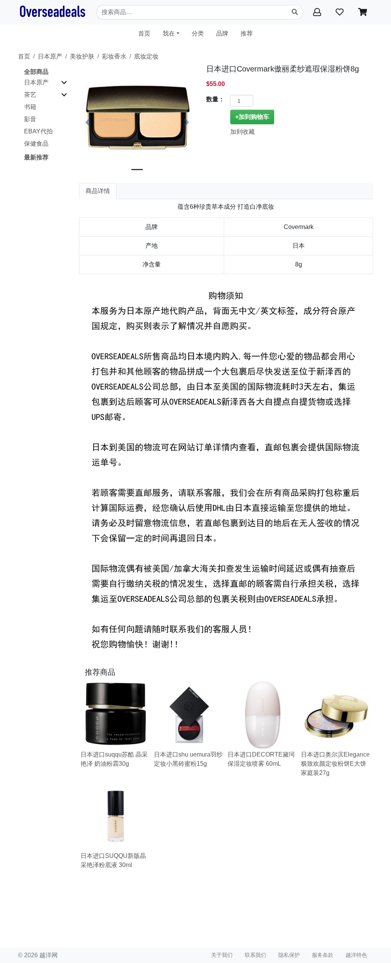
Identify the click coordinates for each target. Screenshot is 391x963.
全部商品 (36, 71)
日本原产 (50, 56)
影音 (30, 119)
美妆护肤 (82, 56)
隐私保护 (289, 955)
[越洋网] (52, 12)
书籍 (30, 107)
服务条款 (322, 955)
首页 (147, 33)
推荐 (247, 33)
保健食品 (36, 143)
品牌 (222, 33)
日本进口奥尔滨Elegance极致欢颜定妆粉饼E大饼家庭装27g (335, 763)
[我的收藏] (341, 12)
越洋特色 (356, 955)
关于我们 (222, 955)
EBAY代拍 (38, 131)
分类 (198, 33)
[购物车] (362, 12)
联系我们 (255, 955)
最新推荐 (36, 157)
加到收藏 (242, 131)
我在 (169, 33)
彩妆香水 (114, 56)
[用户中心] (318, 12)
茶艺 (30, 94)
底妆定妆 (146, 56)
